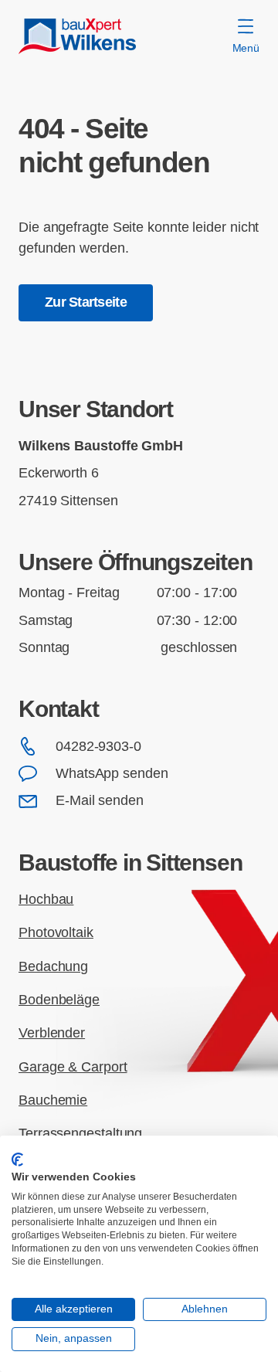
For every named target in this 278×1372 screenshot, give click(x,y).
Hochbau (46, 899)
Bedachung (53, 966)
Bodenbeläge (59, 999)
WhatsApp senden (112, 773)
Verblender (52, 1033)
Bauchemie (53, 1100)
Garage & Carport (73, 1067)
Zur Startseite (86, 302)
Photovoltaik (56, 932)
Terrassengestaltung (80, 1133)
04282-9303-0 (98, 746)
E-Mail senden (100, 800)
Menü (245, 48)
